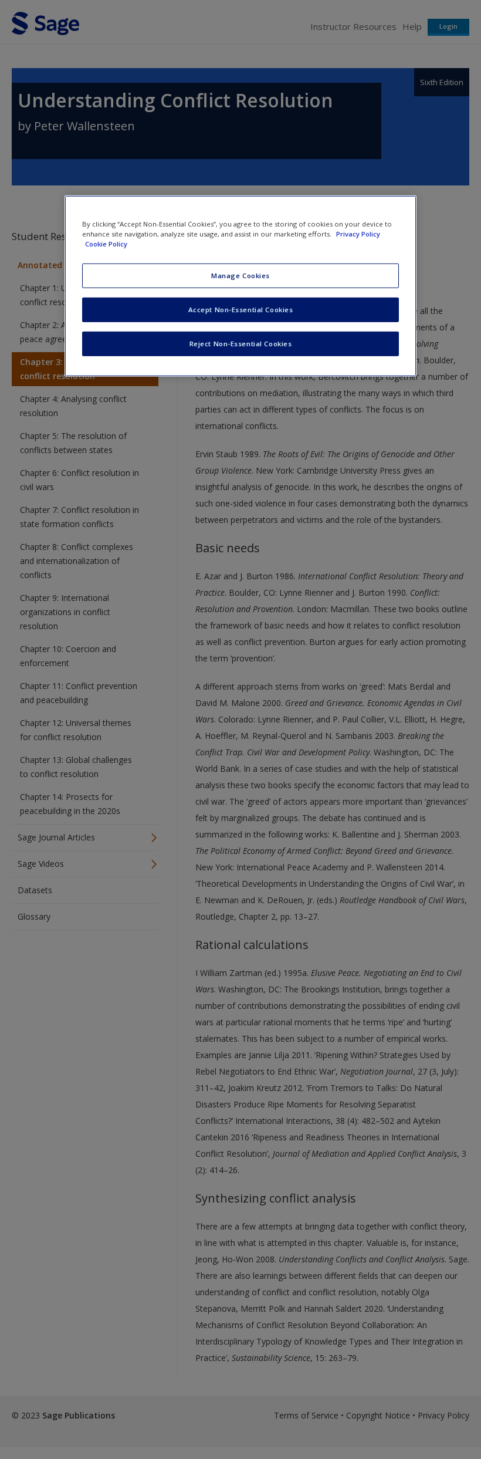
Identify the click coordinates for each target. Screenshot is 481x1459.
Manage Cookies (240, 275)
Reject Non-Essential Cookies (240, 343)
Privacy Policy (358, 233)
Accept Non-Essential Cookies (240, 309)
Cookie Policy (106, 243)
